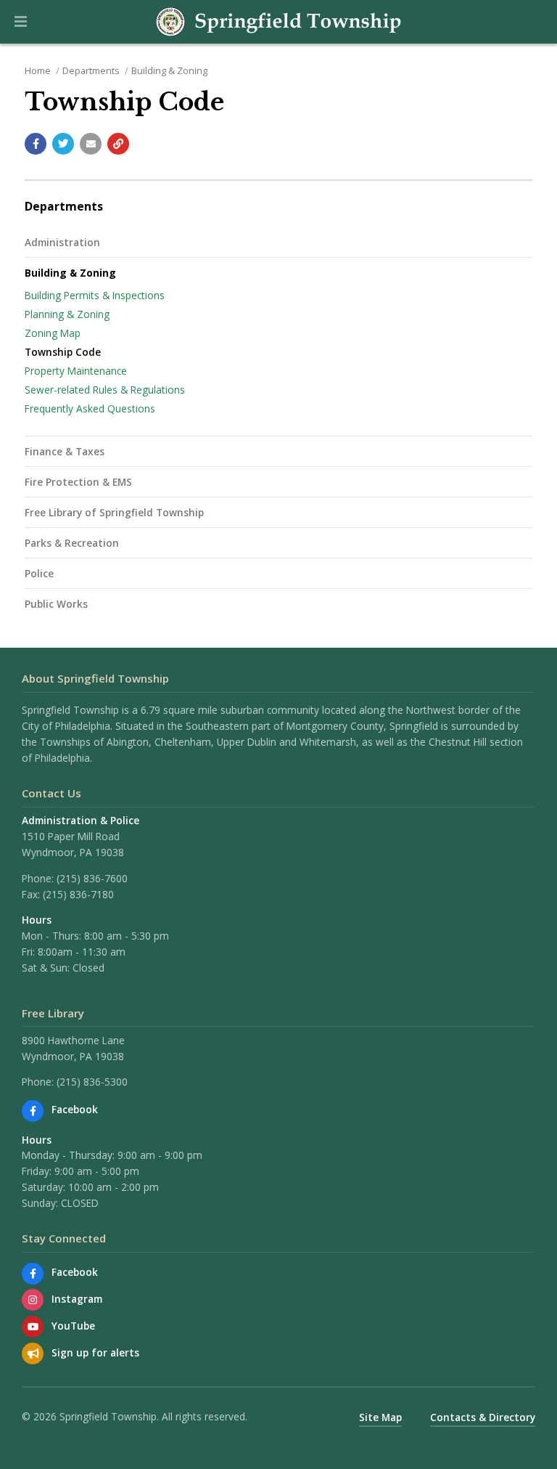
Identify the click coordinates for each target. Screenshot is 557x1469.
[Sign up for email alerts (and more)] (33, 1353)
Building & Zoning (169, 70)
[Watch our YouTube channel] (33, 1327)
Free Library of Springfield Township (114, 512)
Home (38, 70)
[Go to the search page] (533, 21)
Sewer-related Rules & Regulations (105, 389)
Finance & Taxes (64, 451)
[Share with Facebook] (35, 144)
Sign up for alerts (95, 1352)
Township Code (63, 352)
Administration (62, 242)
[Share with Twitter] (63, 144)
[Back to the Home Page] (278, 21)
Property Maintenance (76, 371)
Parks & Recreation (72, 543)
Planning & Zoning (67, 314)
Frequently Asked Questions (90, 408)
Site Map (380, 1417)
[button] (21, 22)
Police (39, 573)
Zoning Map (53, 333)
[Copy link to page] (118, 144)
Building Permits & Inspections (95, 295)
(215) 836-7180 (78, 894)
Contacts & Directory (482, 1417)
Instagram (76, 1299)
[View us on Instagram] (33, 1300)
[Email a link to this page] (91, 144)
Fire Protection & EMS (78, 482)
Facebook (74, 1109)
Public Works (56, 604)
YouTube (73, 1325)
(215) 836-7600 (92, 878)
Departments (91, 70)
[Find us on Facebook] (33, 1111)
